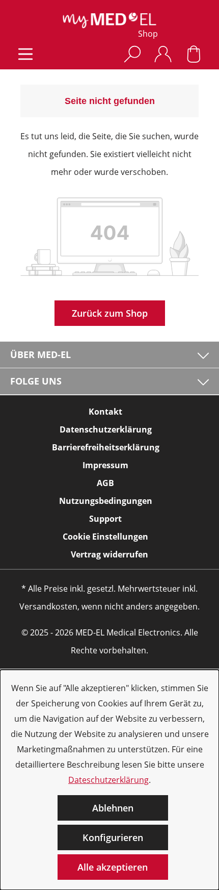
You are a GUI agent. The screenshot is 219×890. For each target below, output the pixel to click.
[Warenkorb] (193, 54)
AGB (105, 483)
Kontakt (105, 411)
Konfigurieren (113, 837)
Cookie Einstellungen (105, 536)
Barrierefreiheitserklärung (105, 447)
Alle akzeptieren (112, 867)
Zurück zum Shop (110, 313)
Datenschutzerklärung (106, 429)
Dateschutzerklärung (108, 779)
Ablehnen (112, 808)
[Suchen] (132, 54)
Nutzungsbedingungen (105, 500)
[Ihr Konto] (163, 54)
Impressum (105, 465)
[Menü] (25, 54)
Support (105, 518)
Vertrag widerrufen (109, 554)
